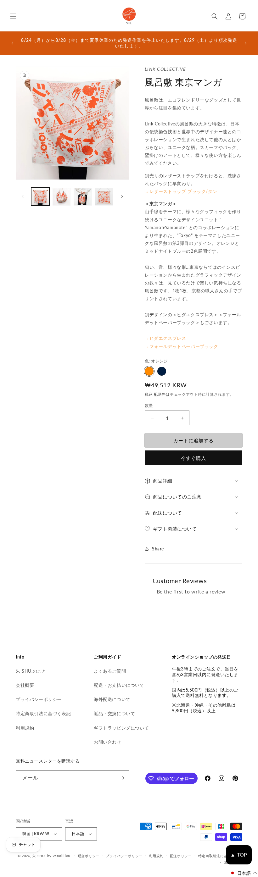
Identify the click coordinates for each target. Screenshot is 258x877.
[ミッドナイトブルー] (161, 371)
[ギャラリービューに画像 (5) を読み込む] (104, 197)
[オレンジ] (149, 371)
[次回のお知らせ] (246, 43)
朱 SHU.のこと (31, 671)
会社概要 (25, 685)
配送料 (160, 394)
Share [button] (158, 548)
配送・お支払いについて (119, 685)
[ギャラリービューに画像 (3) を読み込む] (62, 197)
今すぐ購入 (193, 458)
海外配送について (112, 699)
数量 (149, 405)
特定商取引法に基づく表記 (43, 713)
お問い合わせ (107, 742)
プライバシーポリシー (39, 699)
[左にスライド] (23, 196)
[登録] (122, 777)
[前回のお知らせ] (12, 43)
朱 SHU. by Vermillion (51, 856)
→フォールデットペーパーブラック (181, 346)
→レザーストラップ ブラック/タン (181, 191)
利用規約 (25, 728)
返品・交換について (114, 713)
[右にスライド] (122, 196)
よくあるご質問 (110, 671)
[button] (13, 16)
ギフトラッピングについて (121, 728)
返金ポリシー (89, 856)
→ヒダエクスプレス (165, 338)
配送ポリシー (181, 856)
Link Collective (165, 69)
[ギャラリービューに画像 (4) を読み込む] (83, 197)
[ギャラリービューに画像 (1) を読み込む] (40, 197)
